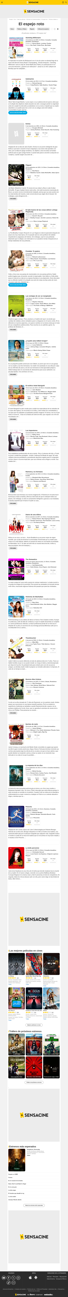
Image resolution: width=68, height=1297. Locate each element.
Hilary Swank (34, 258)
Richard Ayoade (37, 83)
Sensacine (45, 48)
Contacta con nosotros (20, 1289)
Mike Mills (35, 642)
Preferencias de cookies (34, 1291)
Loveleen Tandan (46, 43)
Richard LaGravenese (38, 257)
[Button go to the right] (58, 29)
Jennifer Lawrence (46, 217)
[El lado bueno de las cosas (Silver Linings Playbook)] (16, 220)
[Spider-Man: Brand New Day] (34, 964)
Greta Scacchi (45, 129)
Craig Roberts (34, 85)
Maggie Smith (52, 391)
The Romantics (31, 559)
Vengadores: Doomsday (33, 1149)
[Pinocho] (16, 816)
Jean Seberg (34, 685)
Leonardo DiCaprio (45, 346)
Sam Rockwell (43, 436)
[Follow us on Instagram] (18, 1278)
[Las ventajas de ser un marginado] (16, 306)
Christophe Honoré (38, 852)
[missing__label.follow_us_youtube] (4, 1278)
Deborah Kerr (51, 685)
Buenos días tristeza (33, 679)
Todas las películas (21, 19)
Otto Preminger (37, 683)
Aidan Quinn (55, 172)
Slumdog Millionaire (33, 38)
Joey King (43, 479)
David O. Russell (37, 216)
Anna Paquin (43, 567)
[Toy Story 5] (16, 998)
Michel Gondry (36, 771)
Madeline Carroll (35, 172)
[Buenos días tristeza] (16, 689)
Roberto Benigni (37, 812)
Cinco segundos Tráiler (16, 1076)
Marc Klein (35, 602)
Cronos (10, 1177)
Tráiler (10, 984)
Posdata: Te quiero (33, 251)
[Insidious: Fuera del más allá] (34, 998)
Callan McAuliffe (46, 172)
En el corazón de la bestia (15, 1180)
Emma (28, 124)
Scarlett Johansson (36, 520)
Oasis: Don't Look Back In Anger (17, 1184)
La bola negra (12, 1190)
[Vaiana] (51, 998)
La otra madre (12, 1196)
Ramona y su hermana (34, 472)
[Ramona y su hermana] (16, 481)
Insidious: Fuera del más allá (34, 1010)
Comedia (48, 40)
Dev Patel (33, 45)
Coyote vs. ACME (13, 1174)
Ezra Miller (52, 303)
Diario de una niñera (33, 515)
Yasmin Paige (53, 85)
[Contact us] (14, 1283)
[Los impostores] (16, 440)
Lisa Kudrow (51, 258)
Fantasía (28, 769)
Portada (11, 19)
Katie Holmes (34, 567)
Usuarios (37, 48)
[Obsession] (51, 964)
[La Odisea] (16, 964)
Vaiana (45, 1010)
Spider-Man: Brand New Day (33, 976)
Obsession (46, 976)
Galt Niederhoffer (37, 565)
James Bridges (36, 728)
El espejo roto (44, 19)
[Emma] (16, 133)
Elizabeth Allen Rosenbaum (40, 477)
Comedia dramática (51, 81)
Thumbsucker (31, 638)
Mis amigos (53, 48)
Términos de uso (31, 1289)
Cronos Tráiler (16, 1054)
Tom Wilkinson (42, 391)
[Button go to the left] (55, 29)
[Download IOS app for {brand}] (31, 1277)
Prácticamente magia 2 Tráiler (51, 1076)
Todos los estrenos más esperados (34, 1205)
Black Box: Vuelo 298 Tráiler (34, 1076)
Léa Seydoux (42, 854)
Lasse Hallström (37, 345)
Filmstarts (55, 1276)
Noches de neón (32, 724)
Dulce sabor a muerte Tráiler (34, 1054)
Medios (29, 48)
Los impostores (31, 430)
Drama (46, 343)
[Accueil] (32, 2)
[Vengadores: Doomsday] (16, 1160)
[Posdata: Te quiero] (16, 261)
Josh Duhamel (52, 567)
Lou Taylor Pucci (35, 644)
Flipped (28, 165)
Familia (28, 475)
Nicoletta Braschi (46, 814)
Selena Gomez (34, 479)
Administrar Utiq (52, 1289)
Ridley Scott (36, 434)
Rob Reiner (35, 170)
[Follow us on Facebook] (9, 1278)
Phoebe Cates (55, 730)
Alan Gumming (54, 129)
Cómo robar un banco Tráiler (51, 1054)
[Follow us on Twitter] (14, 1278)
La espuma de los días (34, 765)
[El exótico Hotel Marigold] (16, 395)
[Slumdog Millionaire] (16, 47)
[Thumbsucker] (16, 648)
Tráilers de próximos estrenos (34, 1082)
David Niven (42, 685)
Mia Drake (48, 45)
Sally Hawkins (43, 85)
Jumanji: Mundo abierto (14, 1199)
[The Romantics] (16, 569)
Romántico (35, 41)
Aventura (46, 809)
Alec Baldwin (48, 604)
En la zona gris (12, 1187)
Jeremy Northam (35, 129)
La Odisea (11, 976)
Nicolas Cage (34, 436)
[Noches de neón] (16, 734)
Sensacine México (61, 1279)
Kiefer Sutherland (45, 730)
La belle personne (32, 848)
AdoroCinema (51, 1279)
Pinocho (29, 807)
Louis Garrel (34, 854)
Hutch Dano (50, 479)
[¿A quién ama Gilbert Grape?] (16, 351)
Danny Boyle (36, 43)
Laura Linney (56, 520)
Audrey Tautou (43, 773)
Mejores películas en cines (34, 1025)
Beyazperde (63, 1276)
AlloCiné (49, 1276)
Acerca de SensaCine (8, 1289)
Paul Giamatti (47, 520)
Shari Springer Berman (48, 518)
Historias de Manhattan (34, 597)
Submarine (30, 79)
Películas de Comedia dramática (33, 19)
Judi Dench (33, 391)
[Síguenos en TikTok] (9, 1283)
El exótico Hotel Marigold (35, 386)
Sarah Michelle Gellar (36, 604)
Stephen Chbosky (37, 301)
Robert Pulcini (36, 518)
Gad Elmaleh (53, 773)
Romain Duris (34, 773)
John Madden (36, 389)
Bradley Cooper (35, 217)
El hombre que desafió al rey (16, 1193)
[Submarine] (16, 89)
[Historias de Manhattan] (16, 606)
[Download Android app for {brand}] (36, 1277)
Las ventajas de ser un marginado (38, 296)
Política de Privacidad (42, 1289)
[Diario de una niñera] (16, 524)
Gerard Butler (43, 258)
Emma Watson (44, 303)
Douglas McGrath (37, 128)
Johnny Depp (34, 346)
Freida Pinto (40, 45)
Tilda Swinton (45, 644)
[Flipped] (16, 175)
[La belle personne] (16, 858)
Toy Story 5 (11, 1010)
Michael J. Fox (34, 730)
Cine (15, 19)
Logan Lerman (34, 303)
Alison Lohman (52, 436)
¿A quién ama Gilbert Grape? (37, 341)
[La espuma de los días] (16, 775)
